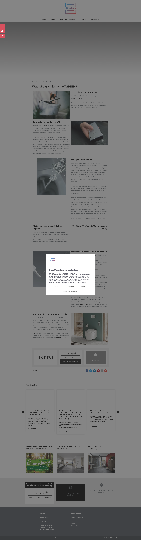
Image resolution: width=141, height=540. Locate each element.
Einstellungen (70, 286)
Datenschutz (66, 291)
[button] (2, 26)
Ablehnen (56, 286)
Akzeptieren (84, 286)
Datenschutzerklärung (55, 282)
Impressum (74, 291)
